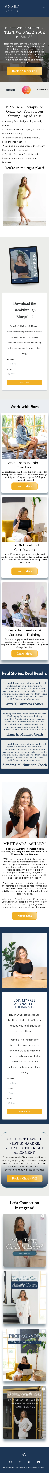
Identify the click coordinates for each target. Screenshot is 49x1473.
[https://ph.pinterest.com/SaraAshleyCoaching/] (29, 1462)
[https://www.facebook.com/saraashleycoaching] (10, 1462)
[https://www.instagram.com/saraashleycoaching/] (19, 1462)
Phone (10, 1088)
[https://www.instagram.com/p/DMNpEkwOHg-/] (24, 1297)
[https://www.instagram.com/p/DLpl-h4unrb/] (24, 1355)
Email (9, 369)
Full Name (10, 359)
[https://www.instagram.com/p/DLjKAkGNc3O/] (24, 1240)
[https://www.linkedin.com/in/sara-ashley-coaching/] (38, 1462)
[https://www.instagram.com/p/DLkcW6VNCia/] (24, 1412)
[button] (43, 8)
